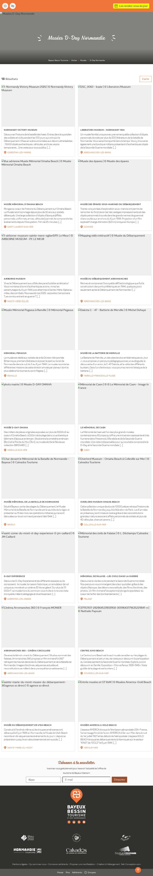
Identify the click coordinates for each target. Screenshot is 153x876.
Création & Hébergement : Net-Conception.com (119, 864)
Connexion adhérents (58, 864)
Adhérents (77, 872)
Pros (68, 872)
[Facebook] (69, 822)
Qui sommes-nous (37, 864)
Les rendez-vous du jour (133, 6)
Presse (60, 872)
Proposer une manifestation (82, 864)
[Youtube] (83, 822)
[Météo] (5, 6)
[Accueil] (76, 803)
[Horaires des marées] (13, 6)
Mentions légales (19, 864)
